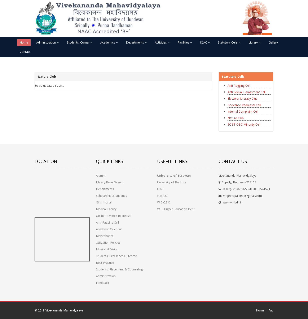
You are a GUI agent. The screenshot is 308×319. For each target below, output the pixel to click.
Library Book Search (109, 182)
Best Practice (105, 263)
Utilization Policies (108, 242)
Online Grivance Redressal (113, 216)
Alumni (100, 176)
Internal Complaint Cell (243, 111)
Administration (46, 42)
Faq (270, 310)
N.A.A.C (162, 196)
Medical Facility (106, 209)
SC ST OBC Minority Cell (244, 124)
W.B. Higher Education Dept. (176, 209)
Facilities (184, 42)
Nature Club (236, 118)
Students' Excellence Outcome (116, 256)
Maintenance (105, 236)
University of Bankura (171, 182)
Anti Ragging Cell (239, 85)
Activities (161, 42)
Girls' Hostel (104, 202)
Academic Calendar (109, 229)
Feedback (102, 283)
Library (253, 42)
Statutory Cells (228, 42)
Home (24, 42)
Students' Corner (78, 42)
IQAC (204, 42)
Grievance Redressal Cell (244, 105)
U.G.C (160, 189)
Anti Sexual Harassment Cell (246, 92)
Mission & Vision (107, 249)
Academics (108, 42)
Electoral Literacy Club (243, 98)
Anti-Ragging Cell (107, 222)
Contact (25, 52)
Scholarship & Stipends (111, 196)
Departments (135, 42)
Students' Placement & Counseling (119, 269)
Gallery (273, 42)
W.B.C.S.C (163, 202)
